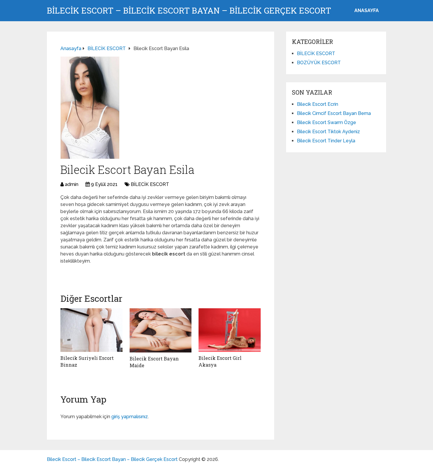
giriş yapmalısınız (129, 416)
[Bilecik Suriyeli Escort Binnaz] (91, 330)
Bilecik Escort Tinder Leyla (326, 141)
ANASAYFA (366, 10)
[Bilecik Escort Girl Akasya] (230, 330)
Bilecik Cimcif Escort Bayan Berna (334, 113)
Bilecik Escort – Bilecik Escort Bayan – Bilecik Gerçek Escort (189, 10)
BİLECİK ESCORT (150, 184)
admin (71, 184)
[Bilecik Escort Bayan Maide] (161, 330)
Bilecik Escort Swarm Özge (326, 122)
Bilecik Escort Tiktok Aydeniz (328, 131)
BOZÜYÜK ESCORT (319, 62)
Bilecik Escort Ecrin (317, 104)
